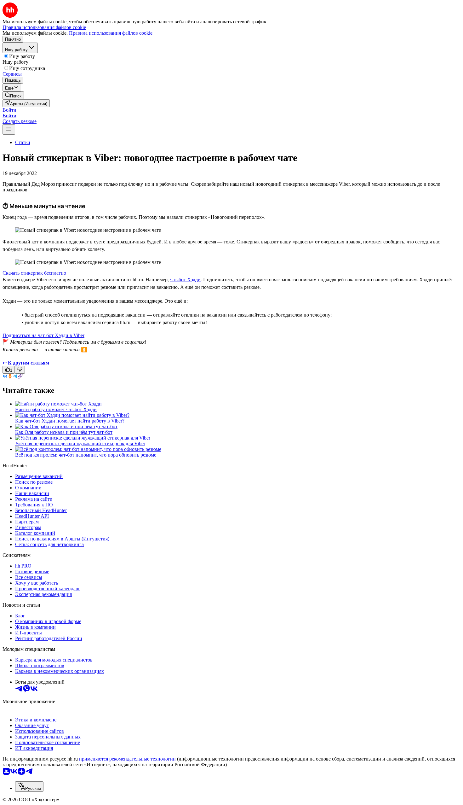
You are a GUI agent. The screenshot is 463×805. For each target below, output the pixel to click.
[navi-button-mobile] (9, 129)
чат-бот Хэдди (185, 279)
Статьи (22, 142)
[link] (13, 95)
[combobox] (29, 786)
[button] (9, 110)
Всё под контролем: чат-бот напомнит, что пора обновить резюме (85, 455)
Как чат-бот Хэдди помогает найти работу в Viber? (69, 420)
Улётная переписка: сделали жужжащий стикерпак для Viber (80, 443)
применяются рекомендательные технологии (127, 758)
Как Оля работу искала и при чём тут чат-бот (63, 432)
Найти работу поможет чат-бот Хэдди (56, 409)
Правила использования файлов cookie (110, 33)
